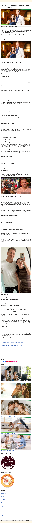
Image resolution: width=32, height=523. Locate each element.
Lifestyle (2, 502)
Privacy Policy (3, 520)
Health (2, 497)
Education (2, 496)
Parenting (2, 506)
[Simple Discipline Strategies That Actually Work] (16, 374)
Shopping (2, 512)
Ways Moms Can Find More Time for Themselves (8, 433)
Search (29, 356)
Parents (2, 508)
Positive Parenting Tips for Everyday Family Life (8, 416)
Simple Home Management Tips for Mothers (7, 450)
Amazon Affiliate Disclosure (16, 520)
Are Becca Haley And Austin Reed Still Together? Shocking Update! (12, 342)
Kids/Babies (2, 500)
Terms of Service (8, 520)
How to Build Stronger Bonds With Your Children (8, 399)
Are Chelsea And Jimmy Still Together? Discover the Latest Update (12, 345)
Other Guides (3, 505)
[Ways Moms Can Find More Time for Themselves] (16, 425)
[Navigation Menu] (30, 1)
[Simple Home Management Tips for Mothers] (16, 442)
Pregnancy (2, 509)
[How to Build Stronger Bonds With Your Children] (16, 391)
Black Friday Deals (3, 493)
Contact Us (23, 520)
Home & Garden (3, 499)
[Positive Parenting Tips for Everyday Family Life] (16, 408)
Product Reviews (3, 511)
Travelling (2, 515)
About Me (27, 520)
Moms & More (3, 503)
